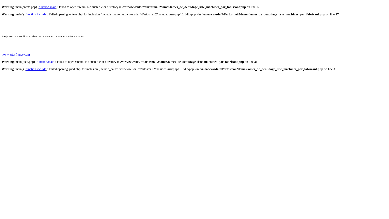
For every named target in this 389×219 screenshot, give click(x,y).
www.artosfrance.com (16, 54)
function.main (47, 7)
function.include (36, 14)
